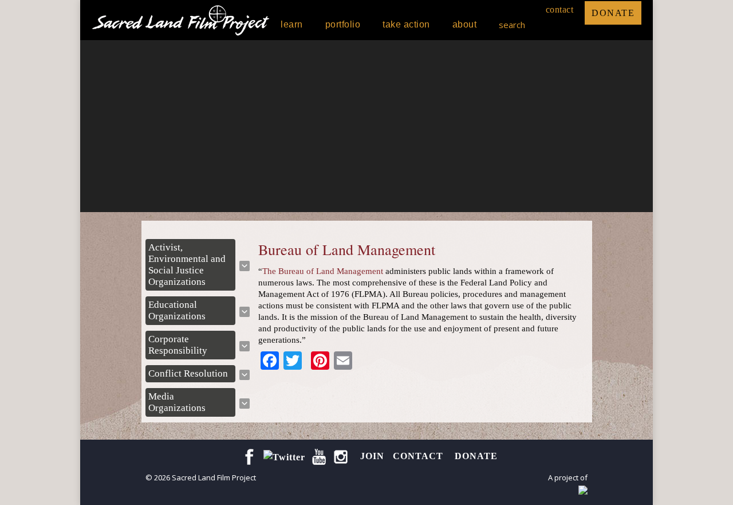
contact (560, 9)
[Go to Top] (714, 486)
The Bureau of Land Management (322, 271)
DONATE (613, 13)
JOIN (372, 456)
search (512, 24)
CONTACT (419, 456)
